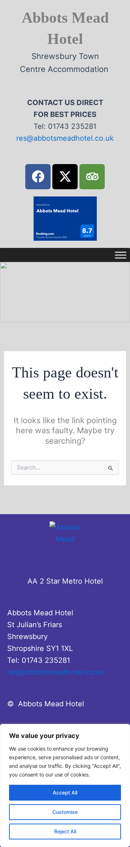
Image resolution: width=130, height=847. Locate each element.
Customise (65, 812)
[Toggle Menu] (120, 255)
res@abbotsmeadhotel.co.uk (65, 138)
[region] (65, 785)
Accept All (65, 792)
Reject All (65, 831)
